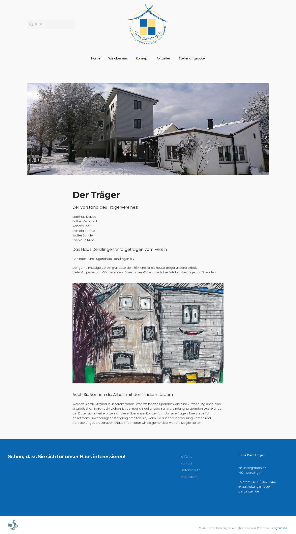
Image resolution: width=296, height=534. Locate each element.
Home (95, 58)
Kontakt (186, 463)
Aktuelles (164, 58)
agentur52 (281, 528)
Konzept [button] (142, 58)
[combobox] (51, 24)
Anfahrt (186, 456)
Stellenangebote (192, 58)
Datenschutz (190, 470)
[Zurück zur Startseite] (148, 24)
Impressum (189, 477)
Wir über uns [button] (118, 58)
